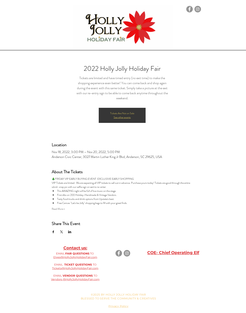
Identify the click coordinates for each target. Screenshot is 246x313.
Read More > (58, 209)
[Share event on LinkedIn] (69, 232)
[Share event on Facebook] (53, 232)
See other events (122, 117)
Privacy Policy (118, 306)
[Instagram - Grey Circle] (197, 9)
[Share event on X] (61, 232)
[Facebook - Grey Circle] (189, 9)
